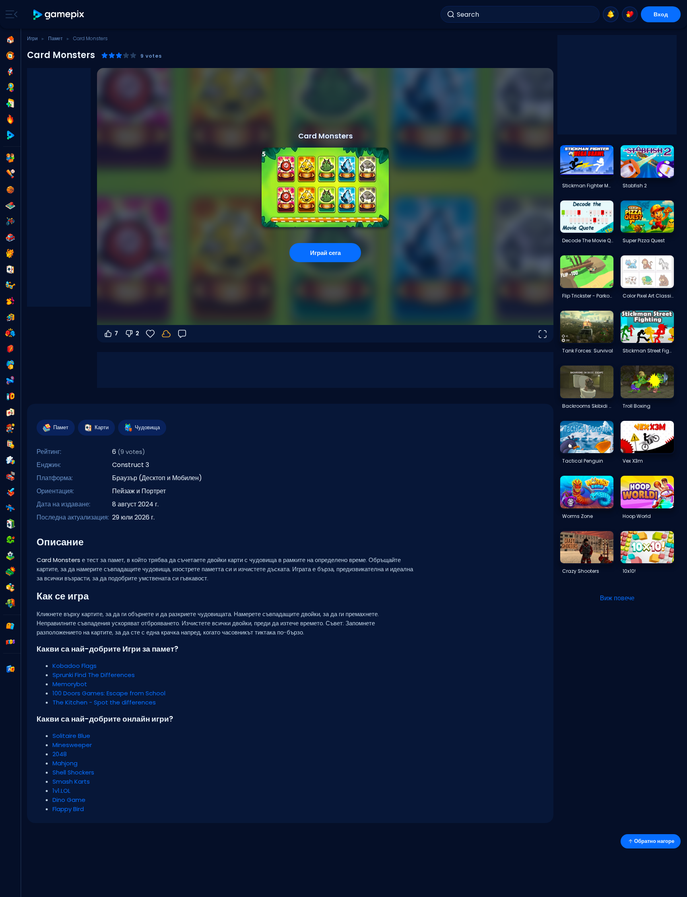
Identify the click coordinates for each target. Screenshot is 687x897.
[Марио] (10, 428)
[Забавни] (10, 365)
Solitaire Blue (71, 736)
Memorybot (69, 684)
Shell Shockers (73, 772)
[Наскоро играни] (10, 56)
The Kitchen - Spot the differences (104, 702)
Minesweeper (72, 745)
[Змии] (10, 540)
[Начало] (10, 40)
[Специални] (10, 135)
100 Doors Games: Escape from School (108, 693)
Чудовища (147, 427)
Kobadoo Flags (74, 666)
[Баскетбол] (10, 190)
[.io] (10, 397)
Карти (102, 427)
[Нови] (10, 103)
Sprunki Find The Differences (93, 675)
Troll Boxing (636, 406)
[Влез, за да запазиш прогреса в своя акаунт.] (166, 334)
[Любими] (630, 14)
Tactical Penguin (582, 460)
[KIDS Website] (10, 642)
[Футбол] (10, 556)
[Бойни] (10, 333)
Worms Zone (577, 516)
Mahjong (65, 763)
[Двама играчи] (10, 158)
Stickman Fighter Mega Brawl (587, 185)
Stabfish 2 (635, 185)
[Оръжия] (10, 381)
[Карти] (10, 269)
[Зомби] (10, 603)
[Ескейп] (10, 317)
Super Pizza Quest (644, 240)
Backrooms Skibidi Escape (587, 406)
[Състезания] (10, 476)
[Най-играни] (10, 72)
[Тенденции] (10, 119)
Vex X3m (633, 460)
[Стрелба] (10, 508)
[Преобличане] (10, 301)
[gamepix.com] (59, 14)
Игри (32, 38)
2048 (59, 754)
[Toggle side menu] (10, 14)
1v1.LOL (61, 790)
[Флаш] (10, 349)
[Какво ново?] (611, 14)
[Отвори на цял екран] (542, 334)
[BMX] (10, 222)
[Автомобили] (10, 237)
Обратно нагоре (654, 841)
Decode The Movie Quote (587, 240)
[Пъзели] (10, 460)
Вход (661, 14)
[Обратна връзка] (182, 334)
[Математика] (10, 444)
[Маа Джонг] (10, 412)
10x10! (629, 571)
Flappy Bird (68, 809)
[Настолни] (10, 206)
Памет (55, 38)
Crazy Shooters (580, 571)
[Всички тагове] (10, 626)
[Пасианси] (10, 524)
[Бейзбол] (10, 174)
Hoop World (637, 516)
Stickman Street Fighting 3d (648, 350)
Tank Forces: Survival (587, 350)
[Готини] (10, 285)
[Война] (10, 572)
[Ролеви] (10, 492)
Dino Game (68, 800)
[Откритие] (10, 87)
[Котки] (10, 253)
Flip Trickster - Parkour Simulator (587, 295)
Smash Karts (71, 781)
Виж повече (617, 598)
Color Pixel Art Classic (648, 295)
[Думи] (10, 587)
